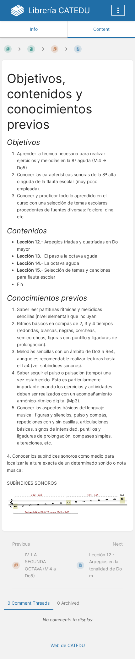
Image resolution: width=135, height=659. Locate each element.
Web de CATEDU (68, 645)
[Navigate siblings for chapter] (43, 49)
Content (101, 29)
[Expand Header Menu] (118, 10)
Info (34, 29)
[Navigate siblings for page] (66, 49)
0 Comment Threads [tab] (29, 603)
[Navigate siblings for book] (19, 49)
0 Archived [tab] (68, 603)
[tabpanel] (67, 619)
